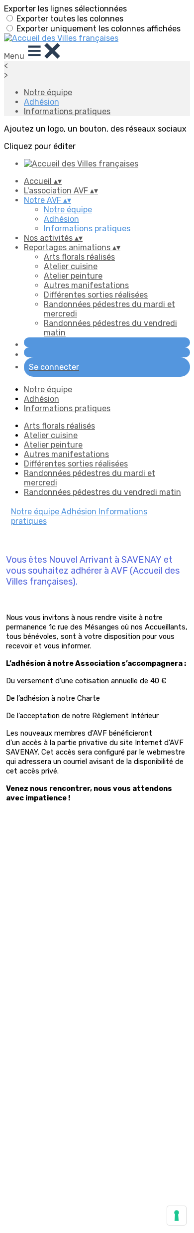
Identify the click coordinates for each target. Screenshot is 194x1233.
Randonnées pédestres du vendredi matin (102, 492)
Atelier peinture (73, 276)
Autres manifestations (86, 285)
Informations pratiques (67, 111)
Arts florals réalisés (79, 257)
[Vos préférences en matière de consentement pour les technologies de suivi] (176, 1215)
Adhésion (41, 102)
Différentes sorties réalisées (96, 295)
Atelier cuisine (70, 266)
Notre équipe (48, 92)
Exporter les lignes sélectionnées (65, 8)
